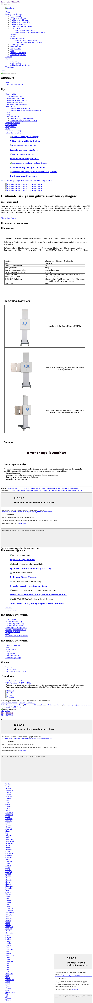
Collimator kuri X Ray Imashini (16, 636)
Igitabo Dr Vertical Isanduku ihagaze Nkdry (30, 568)
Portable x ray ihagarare (71, 705)
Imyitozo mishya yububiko (22, 559)
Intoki (12, 51)
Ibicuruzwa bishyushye (9, 703)
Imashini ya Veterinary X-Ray (20, 22)
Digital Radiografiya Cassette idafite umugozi (31, 32)
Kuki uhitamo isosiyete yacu (20, 65)
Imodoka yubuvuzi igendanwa (21, 26)
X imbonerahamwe (17, 38)
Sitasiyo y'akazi (15, 63)
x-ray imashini (10, 619)
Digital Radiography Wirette (25, 30)
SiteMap (22, 703)
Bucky (12, 36)
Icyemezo (13, 61)
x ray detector (10, 654)
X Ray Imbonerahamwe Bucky (12, 705)
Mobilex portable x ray (32, 705)
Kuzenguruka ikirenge (18, 53)
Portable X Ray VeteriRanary (51, 705)
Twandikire (9, 67)
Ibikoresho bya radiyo (18, 55)
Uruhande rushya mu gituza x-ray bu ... (28, 167)
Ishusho (13, 34)
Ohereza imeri (6, 711)
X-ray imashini (15, 16)
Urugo (7, 12)
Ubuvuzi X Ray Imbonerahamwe (26, 40)
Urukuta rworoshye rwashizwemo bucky (29, 586)
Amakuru (8, 57)
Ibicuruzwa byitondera (13, 14)
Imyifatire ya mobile (17, 45)
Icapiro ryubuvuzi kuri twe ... (23, 176)
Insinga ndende (15, 49)
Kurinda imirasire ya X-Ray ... (24, 150)
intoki (7, 647)
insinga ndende (10, 649)
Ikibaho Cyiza (15, 28)
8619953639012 (7, 713)
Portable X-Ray (16, 707)
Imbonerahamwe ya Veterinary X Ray (28, 42)
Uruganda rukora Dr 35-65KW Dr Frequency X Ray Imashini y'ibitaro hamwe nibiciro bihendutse (42, 488)
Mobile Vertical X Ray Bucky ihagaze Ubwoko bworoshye (37, 603)
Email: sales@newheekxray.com (17, 681)
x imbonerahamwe (12, 656)
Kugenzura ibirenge (12, 645)
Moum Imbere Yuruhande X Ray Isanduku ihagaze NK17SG (38, 594)
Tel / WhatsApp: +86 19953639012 (18, 683)
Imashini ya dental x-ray (18, 24)
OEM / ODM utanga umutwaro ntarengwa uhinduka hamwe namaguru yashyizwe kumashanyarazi (46, 490)
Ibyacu (7, 59)
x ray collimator (15, 47)
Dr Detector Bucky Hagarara (23, 577)
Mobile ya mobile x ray (18, 18)
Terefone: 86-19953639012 (11, 2)
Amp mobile (30, 703)
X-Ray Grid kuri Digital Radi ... (25, 141)
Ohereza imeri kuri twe (9, 218)
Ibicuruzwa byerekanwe (14, 84)
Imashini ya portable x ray (19, 20)
